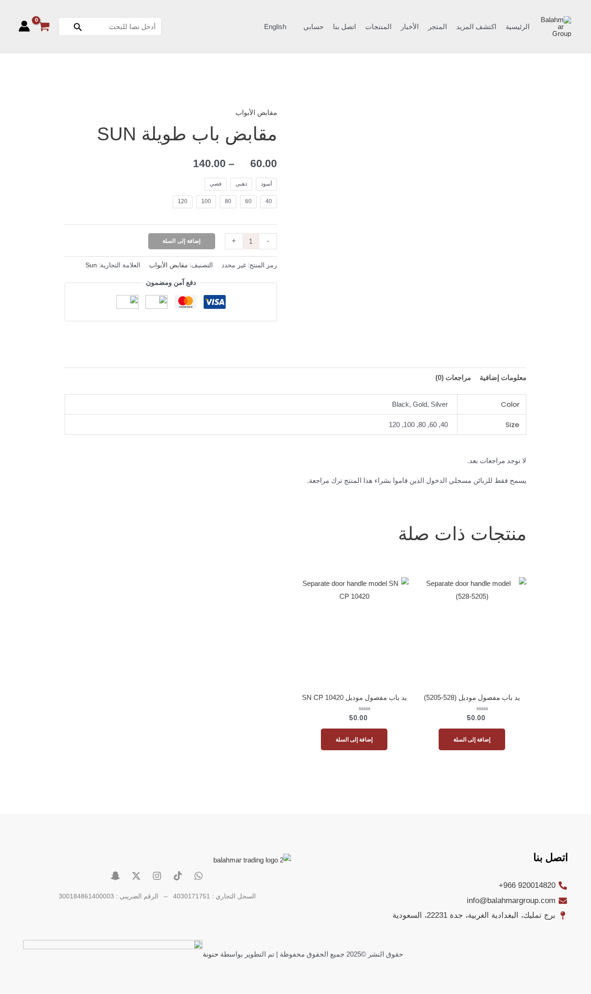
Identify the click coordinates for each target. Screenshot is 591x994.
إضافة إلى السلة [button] (471, 739)
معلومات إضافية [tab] (503, 377)
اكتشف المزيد (476, 26)
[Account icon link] (24, 26)
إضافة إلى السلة (181, 241)
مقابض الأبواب (256, 112)
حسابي (313, 26)
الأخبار (410, 26)
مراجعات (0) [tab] (453, 377)
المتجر (437, 26)
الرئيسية (518, 26)
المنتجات (378, 26)
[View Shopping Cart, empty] (44, 26)
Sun (91, 265)
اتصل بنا (344, 26)
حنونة (210, 954)
